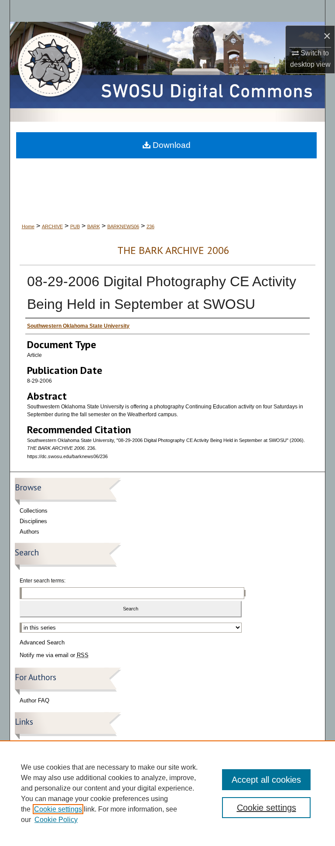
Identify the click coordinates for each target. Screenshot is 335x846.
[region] (167, 793)
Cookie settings (58, 809)
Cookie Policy (56, 819)
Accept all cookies (266, 779)
